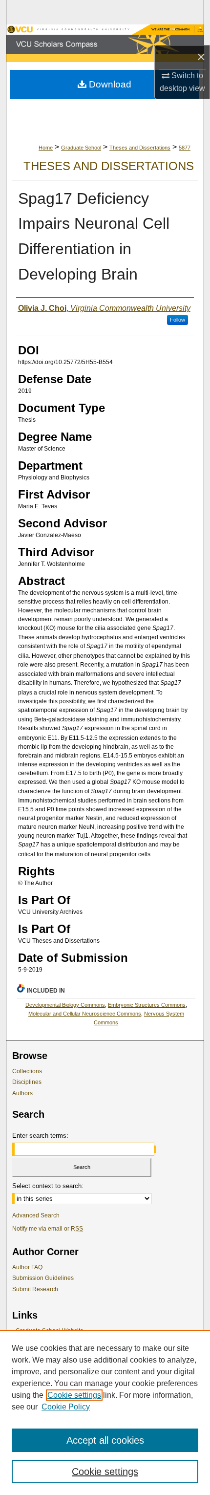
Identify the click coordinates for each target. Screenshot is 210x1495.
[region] (105, 1412)
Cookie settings (74, 1395)
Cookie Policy (66, 1407)
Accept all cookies (105, 1440)
